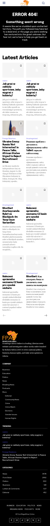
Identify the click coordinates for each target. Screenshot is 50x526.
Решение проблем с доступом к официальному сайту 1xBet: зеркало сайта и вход (37, 147)
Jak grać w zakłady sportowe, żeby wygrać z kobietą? (11, 90)
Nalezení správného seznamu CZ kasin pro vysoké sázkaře (36, 214)
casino (4, 81)
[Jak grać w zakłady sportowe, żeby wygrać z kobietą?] (13, 70)
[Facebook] (11, 520)
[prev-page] (4, 315)
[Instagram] (17, 520)
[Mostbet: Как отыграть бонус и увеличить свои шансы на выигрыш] (37, 262)
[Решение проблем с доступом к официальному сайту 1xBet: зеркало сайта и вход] (37, 128)
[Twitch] (28, 520)
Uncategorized (32, 138)
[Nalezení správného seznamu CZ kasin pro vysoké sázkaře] (37, 194)
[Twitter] (33, 520)
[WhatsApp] (39, 520)
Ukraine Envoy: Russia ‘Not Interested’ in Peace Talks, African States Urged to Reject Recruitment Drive (24, 457)
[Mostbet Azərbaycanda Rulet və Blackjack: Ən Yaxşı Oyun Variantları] (13, 194)
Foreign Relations (9, 138)
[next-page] (46, 315)
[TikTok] (22, 520)
